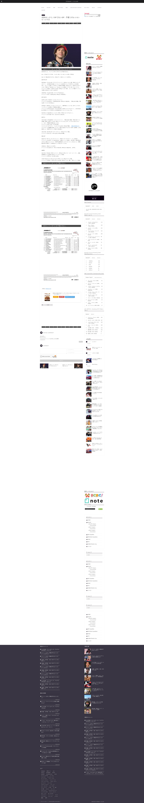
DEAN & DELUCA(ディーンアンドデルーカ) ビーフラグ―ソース (66, 293)
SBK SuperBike (91, 534)
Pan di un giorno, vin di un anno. (54, 801)
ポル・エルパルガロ (50, 793)
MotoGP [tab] (88, 206)
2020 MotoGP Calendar (75, 7)
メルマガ (43, 10)
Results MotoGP (93, 525)
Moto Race (60, 7)
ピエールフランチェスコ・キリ (53, 790)
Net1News (53, 772)
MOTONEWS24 (48, 772)
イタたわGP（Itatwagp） (91, 506)
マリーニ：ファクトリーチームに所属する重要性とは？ (50, 702)
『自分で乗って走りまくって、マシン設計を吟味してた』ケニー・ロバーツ (50, 726)
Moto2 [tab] (93, 219)
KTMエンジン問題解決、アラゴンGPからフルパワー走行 (50, 762)
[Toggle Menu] (1, 1)
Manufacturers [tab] (98, 277)
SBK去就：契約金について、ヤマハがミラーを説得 (50, 742)
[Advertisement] (61, 34)
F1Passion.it (42, 772)
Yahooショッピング (70, 296)
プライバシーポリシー (44, 801)
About (93, 7)
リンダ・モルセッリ (43, 796)
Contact (99, 7)
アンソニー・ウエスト (51, 778)
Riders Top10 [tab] (89, 277)
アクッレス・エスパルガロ (44, 775)
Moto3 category (92, 530)
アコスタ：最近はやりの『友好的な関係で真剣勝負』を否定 (50, 757)
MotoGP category (92, 618)
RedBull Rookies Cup (92, 544)
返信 (81, 341)
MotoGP (49, 7)
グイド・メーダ (52, 784)
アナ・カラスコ (52, 775)
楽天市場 (61, 296)
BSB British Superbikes (92, 536)
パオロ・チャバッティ (44, 790)
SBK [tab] (93, 206)
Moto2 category (92, 527)
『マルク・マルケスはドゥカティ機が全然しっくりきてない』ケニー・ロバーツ (50, 721)
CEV (89, 541)
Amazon (55, 296)
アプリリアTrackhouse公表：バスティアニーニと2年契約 (50, 747)
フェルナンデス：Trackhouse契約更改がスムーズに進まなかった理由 (50, 752)
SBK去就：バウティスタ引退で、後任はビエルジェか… (50, 737)
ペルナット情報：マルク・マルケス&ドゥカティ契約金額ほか (50, 716)
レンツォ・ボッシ (50, 796)
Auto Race (86, 7)
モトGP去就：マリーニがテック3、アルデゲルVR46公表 (50, 707)
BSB (67, 7)
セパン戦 (50, 787)
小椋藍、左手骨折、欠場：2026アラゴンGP (49, 659)
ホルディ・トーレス (43, 793)
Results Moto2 (92, 528)
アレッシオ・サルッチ (44, 778)
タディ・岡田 (54, 787)
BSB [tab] (97, 206)
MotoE (89, 539)
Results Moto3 (92, 531)
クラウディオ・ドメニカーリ (44, 784)
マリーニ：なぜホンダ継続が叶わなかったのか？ (50, 697)
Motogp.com (48, 288)
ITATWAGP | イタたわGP (72, 1)
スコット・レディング (44, 787)
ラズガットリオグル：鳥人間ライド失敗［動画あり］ (50, 731)
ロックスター (56, 796)
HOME (89, 520)
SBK (54, 7)
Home (42, 7)
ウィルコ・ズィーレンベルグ (44, 781)
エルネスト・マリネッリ (53, 781)
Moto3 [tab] (98, 219)
